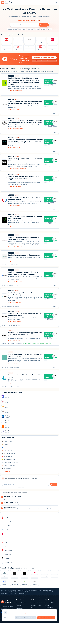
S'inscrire (53, 484)
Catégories (19, 605)
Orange (37, 29)
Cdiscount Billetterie (12, 29)
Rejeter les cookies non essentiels (25, 617)
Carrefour (43, 29)
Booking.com (22, 29)
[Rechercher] (52, 2)
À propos (33, 602)
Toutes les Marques (21, 602)
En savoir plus (28, 613)
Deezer (49, 29)
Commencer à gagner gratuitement (45, 57)
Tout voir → (55, 34)
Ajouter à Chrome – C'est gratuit (45, 60)
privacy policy (21, 487)
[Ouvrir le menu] (56, 2)
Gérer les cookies (8, 617)
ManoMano (30, 29)
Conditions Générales (50, 602)
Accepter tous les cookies (46, 617)
